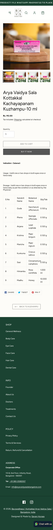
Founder (9, 387)
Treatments (11, 409)
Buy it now (26, 152)
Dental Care (11, 367)
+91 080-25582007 (17, 481)
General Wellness (13, 331)
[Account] (34, 13)
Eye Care (10, 346)
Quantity (6, 129)
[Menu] (10, 13)
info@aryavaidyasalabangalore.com (26, 487)
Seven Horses (38, 516)
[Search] (26, 13)
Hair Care (10, 360)
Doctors (9, 402)
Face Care (10, 353)
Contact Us (11, 416)
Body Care (10, 338)
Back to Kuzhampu (28, 307)
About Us (10, 394)
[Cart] (43, 13)
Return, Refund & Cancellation (19, 450)
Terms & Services (13, 443)
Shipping (17, 119)
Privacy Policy (12, 435)
